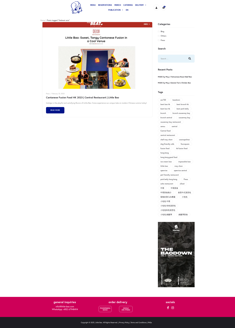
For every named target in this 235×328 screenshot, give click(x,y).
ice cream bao (166, 161)
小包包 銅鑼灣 (166, 214)
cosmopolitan (184, 139)
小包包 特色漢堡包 (168, 205)
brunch (163, 113)
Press (48, 94)
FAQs (150, 322)
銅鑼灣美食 (183, 214)
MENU (93, 5)
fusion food (165, 148)
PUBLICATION (114, 10)
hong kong (164, 153)
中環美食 (174, 188)
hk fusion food (182, 148)
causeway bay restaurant (170, 122)
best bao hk (165, 104)
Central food (165, 130)
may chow (179, 166)
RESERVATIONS (105, 5)
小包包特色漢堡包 (167, 210)
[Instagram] (172, 307)
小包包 (184, 197)
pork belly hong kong (168, 179)
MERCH (117, 5)
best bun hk (165, 108)
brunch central (166, 117)
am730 (163, 100)
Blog (162, 31)
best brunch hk (183, 104)
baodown (176, 100)
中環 (162, 188)
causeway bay (184, 117)
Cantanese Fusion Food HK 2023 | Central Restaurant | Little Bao (82, 97)
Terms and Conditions (138, 322)
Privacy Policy (124, 322)
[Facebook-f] (168, 307)
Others (163, 36)
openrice (163, 170)
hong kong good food (168, 157)
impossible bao (184, 161)
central (174, 126)
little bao (164, 166)
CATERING (128, 5)
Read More (55, 110)
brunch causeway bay (181, 113)
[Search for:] (171, 59)
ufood (182, 183)
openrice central (180, 170)
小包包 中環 (165, 201)
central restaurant (167, 135)
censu (162, 126)
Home (42, 20)
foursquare (185, 144)
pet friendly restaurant (169, 175)
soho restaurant (166, 183)
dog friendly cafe (167, 144)
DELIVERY (139, 5)
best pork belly (183, 108)
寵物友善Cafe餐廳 (167, 197)
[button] (105, 309)
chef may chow (166, 139)
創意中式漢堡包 (184, 192)
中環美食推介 (165, 192)
